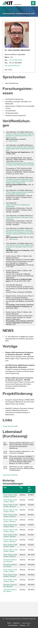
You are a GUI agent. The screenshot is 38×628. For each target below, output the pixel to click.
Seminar (22, 495)
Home (9, 623)
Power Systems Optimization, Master (10, 500)
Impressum (16, 623)
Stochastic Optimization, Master (10, 565)
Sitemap (22, 625)
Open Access (13, 141)
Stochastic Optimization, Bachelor (10, 560)
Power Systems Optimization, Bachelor (10, 495)
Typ (21, 487)
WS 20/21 (31, 575)
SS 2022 (31, 535)
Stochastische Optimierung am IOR (18, 4)
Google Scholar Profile (10, 426)
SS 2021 (31, 515)
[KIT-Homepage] (8, 3)
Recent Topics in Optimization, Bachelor (10, 505)
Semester (30, 489)
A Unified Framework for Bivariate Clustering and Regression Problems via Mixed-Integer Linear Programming (20, 181)
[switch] (25, 3)
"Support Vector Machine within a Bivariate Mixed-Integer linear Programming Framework (20, 148)
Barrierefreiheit (13, 625)
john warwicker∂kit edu (12, 65)
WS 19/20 (31, 554)
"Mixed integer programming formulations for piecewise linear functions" (20, 193)
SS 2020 (31, 495)
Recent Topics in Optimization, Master (10, 510)
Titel (5, 487)
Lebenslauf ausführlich (10, 475)
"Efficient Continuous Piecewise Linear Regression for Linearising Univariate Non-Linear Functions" (20, 135)
